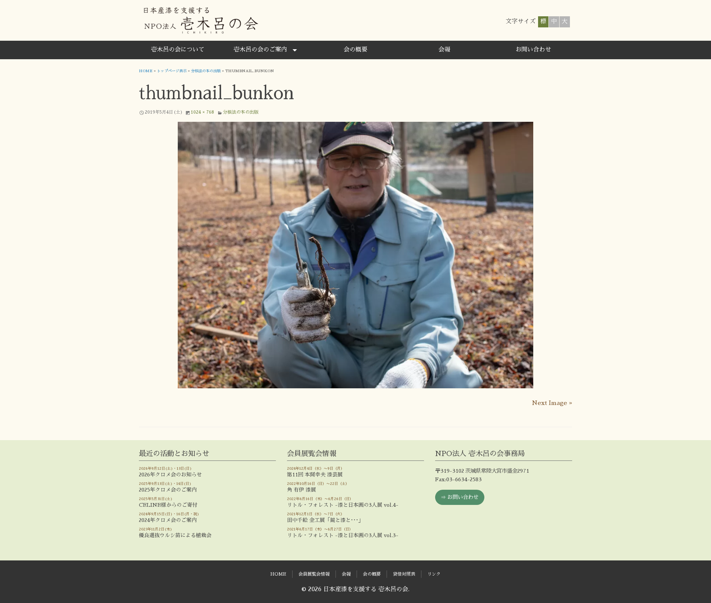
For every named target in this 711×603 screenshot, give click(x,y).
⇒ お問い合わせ (459, 497)
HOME (146, 71)
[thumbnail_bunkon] (355, 255)
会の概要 (355, 50)
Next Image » (552, 403)
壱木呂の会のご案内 (260, 50)
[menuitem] (177, 50)
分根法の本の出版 (206, 71)
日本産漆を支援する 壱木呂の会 (200, 20)
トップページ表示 (172, 71)
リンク (434, 574)
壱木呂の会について (177, 50)
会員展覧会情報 (314, 574)
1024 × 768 (202, 112)
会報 (444, 50)
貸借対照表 (404, 574)
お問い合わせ (533, 50)
